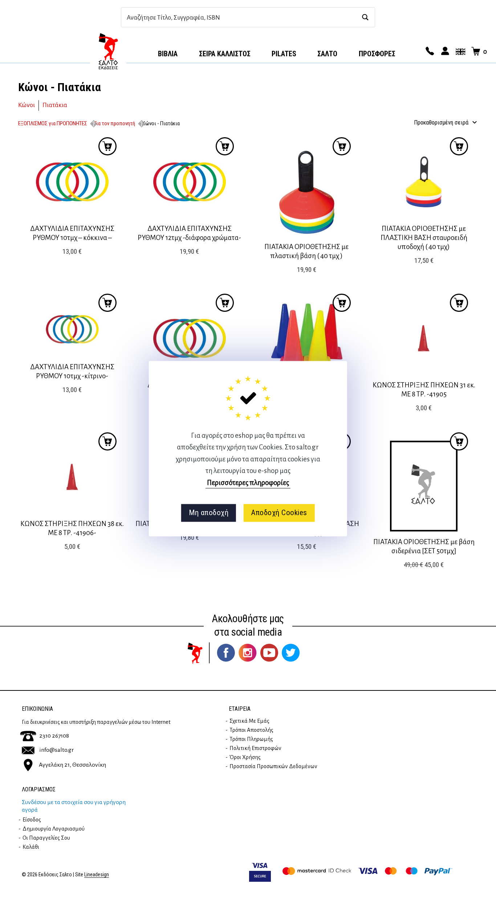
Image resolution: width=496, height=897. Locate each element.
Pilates (284, 53)
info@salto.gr (56, 750)
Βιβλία (168, 53)
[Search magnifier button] (365, 17)
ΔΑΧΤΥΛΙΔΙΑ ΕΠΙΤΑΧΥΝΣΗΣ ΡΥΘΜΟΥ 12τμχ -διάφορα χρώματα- (189, 233)
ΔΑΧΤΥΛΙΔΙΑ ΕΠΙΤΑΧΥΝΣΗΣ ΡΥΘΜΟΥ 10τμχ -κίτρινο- (72, 371)
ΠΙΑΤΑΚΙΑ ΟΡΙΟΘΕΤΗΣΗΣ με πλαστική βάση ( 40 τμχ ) (306, 251)
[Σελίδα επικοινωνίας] (429, 51)
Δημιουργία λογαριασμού (54, 829)
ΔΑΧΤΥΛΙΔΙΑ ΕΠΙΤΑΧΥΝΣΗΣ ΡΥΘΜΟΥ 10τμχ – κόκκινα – (72, 233)
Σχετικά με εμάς (249, 721)
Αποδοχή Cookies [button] (279, 513)
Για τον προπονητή (114, 123)
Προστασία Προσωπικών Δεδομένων (273, 766)
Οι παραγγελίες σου (46, 838)
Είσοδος (32, 820)
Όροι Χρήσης (245, 757)
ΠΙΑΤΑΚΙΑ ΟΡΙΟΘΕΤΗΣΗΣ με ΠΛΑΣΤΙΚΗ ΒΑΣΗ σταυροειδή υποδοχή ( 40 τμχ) (424, 237)
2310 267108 (54, 736)
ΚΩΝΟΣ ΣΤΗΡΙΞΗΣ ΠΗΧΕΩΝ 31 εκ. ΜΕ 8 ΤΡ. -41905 (424, 389)
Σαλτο (327, 53)
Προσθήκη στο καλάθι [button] (107, 146)
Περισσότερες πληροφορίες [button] (248, 482)
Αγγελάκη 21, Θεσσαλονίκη (72, 765)
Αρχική (108, 51)
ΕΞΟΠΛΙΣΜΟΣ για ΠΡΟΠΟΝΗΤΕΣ (52, 123)
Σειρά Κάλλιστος (225, 53)
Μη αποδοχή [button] (208, 513)
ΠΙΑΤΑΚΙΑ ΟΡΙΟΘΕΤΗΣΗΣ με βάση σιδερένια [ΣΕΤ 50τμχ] (424, 546)
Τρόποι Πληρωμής (251, 739)
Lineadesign (96, 874)
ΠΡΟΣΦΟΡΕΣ (377, 53)
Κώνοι (26, 105)
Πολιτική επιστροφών (255, 748)
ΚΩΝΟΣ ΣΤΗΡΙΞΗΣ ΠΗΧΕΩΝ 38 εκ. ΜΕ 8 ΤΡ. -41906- (72, 528)
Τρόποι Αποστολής (251, 730)
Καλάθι (31, 847)
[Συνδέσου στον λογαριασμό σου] (444, 51)
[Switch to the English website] (459, 51)
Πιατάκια (54, 105)
